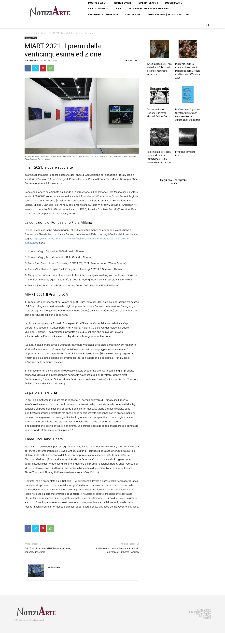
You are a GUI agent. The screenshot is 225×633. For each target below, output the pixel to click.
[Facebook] (28, 68)
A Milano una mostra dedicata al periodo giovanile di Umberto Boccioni (117, 550)
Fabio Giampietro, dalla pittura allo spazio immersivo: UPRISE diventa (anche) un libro (159, 157)
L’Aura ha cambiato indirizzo (185, 154)
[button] (208, 25)
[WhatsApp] (50, 68)
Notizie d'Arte (39, 33)
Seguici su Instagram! (173, 180)
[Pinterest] (43, 68)
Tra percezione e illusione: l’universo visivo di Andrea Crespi (158, 113)
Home (27, 33)
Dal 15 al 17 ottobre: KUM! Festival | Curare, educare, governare (48, 550)
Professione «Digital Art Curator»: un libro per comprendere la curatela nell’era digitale (187, 114)
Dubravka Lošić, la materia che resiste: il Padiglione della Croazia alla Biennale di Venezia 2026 (187, 71)
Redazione (32, 60)
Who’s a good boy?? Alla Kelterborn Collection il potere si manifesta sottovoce (159, 69)
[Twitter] (35, 68)
